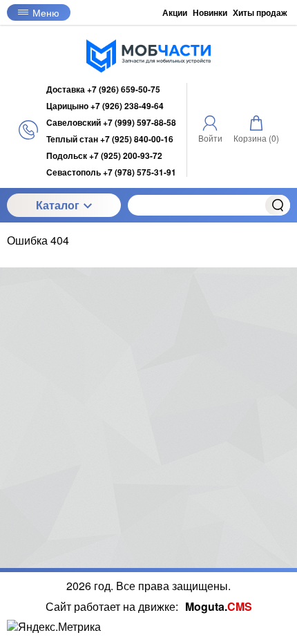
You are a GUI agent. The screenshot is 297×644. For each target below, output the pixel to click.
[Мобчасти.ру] (148, 56)
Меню (45, 12)
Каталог (57, 205)
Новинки (210, 12)
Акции (174, 12)
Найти (277, 205)
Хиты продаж (260, 12)
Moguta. (218, 606)
